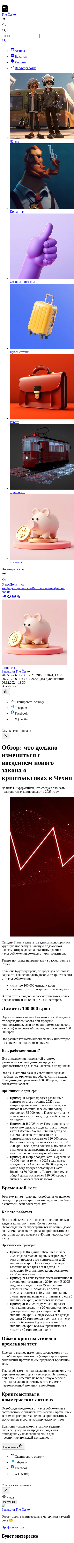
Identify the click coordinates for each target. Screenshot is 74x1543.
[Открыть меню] (3, 4)
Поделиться (10, 1447)
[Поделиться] (6, 691)
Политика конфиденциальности (17, 586)
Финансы (8, 667)
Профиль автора (13, 1527)
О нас (6, 584)
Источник (9, 1501)
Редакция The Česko (16, 671)
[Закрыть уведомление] (6, 736)
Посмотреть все (13, 569)
